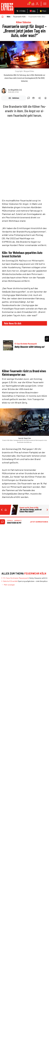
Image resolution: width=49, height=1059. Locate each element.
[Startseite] (2, 16)
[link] (7, 7)
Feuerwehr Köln (19, 16)
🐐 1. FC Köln (20, 11)
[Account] (37, 3)
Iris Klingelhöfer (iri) (15, 90)
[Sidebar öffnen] (44, 4)
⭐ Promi (43, 11)
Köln (8, 16)
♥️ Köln (32, 11)
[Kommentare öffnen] (47, 339)
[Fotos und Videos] (32, 3)
